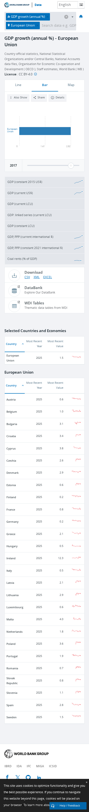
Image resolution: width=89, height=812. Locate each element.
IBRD (8, 766)
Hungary (12, 546)
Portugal (12, 656)
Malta (10, 619)
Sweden (11, 717)
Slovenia (11, 693)
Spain (10, 705)
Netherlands (14, 631)
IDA (19, 766)
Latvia (10, 583)
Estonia (11, 485)
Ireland (11, 558)
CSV (27, 277)
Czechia (11, 460)
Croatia (11, 436)
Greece (10, 534)
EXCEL (47, 277)
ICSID (53, 766)
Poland (11, 644)
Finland (11, 497)
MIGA (40, 766)
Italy (9, 570)
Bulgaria (11, 424)
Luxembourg (14, 607)
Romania (12, 668)
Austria (11, 399)
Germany (12, 521)
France (10, 509)
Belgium (11, 411)
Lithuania (12, 595)
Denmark (12, 472)
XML (37, 277)
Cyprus (11, 448)
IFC (29, 766)
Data (38, 5)
